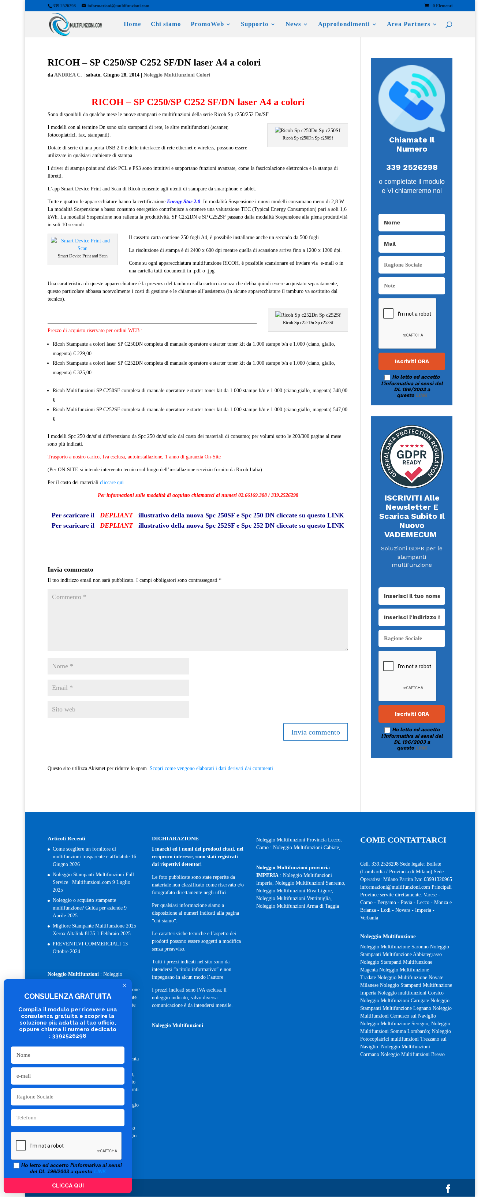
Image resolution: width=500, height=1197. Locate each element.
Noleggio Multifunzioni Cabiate (306, 847)
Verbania (369, 918)
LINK (421, 395)
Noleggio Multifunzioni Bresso (413, 1054)
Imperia (424, 910)
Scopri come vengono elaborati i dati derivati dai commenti (211, 768)
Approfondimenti (344, 24)
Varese (430, 894)
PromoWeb (207, 24)
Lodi (386, 910)
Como (366, 902)
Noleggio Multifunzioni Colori (176, 75)
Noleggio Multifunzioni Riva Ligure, (294, 890)
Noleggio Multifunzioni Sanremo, (310, 883)
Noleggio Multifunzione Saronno (394, 946)
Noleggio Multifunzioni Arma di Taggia (297, 906)
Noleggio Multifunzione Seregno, (395, 1023)
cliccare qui (112, 482)
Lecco (423, 902)
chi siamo (164, 920)
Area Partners (408, 24)
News (293, 24)
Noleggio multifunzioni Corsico (411, 993)
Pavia (406, 902)
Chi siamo (166, 24)
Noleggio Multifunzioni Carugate (394, 1000)
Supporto (255, 24)
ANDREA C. (68, 75)
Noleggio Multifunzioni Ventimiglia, (294, 898)
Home (132, 24)
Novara (403, 910)
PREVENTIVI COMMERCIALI (87, 944)
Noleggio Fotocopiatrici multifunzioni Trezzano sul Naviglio (405, 1039)
